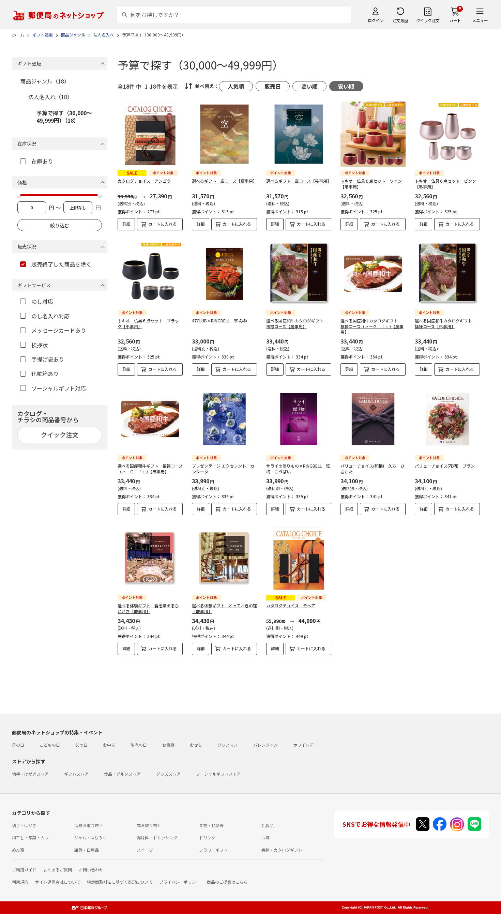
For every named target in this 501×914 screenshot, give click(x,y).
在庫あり (42, 161)
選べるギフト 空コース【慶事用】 (224, 181)
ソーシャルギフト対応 (58, 388)
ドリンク (207, 837)
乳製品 (267, 825)
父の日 (81, 745)
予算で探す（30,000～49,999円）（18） (64, 116)
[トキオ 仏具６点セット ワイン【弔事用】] (373, 134)
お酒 (265, 837)
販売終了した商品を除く (61, 264)
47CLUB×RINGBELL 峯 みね (219, 320)
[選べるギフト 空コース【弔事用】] (298, 134)
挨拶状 (39, 345)
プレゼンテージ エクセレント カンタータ (223, 468)
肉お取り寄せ (149, 825)
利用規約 (20, 882)
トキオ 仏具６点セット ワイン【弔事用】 (371, 183)
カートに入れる (162, 224)
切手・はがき (24, 825)
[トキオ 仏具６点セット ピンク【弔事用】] (447, 134)
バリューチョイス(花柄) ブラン (445, 466)
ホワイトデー (305, 745)
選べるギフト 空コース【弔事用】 (298, 181)
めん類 (18, 850)
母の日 (18, 745)
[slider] (18, 195)
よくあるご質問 (57, 869)
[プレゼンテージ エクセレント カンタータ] (224, 419)
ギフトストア (76, 774)
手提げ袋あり (47, 359)
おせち (196, 745)
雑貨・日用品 (86, 850)
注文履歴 (400, 20)
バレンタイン (265, 745)
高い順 (309, 86)
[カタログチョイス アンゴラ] (150, 134)
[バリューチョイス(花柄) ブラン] (447, 419)
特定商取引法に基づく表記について (119, 882)
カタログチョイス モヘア (290, 605)
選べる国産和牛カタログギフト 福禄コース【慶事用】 (297, 323)
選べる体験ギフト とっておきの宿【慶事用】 (224, 608)
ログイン (375, 20)
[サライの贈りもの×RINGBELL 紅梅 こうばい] (298, 419)
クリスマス (227, 745)
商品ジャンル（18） (45, 81)
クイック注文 (428, 20)
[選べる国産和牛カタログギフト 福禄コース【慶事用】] (298, 273)
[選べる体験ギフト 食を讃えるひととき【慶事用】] (150, 558)
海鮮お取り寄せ (88, 825)
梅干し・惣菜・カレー (32, 837)
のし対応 (42, 301)
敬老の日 (139, 745)
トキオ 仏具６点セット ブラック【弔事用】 (148, 323)
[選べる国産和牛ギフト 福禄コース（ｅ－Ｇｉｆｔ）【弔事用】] (150, 419)
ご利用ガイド (24, 869)
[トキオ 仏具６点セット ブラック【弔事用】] (150, 273)
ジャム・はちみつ (90, 837)
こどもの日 (50, 745)
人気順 (236, 86)
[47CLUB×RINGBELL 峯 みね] (224, 273)
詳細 (126, 224)
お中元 (109, 745)
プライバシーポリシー (179, 882)
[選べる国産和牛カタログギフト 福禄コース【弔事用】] (447, 273)
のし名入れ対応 (50, 316)
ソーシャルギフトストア (218, 774)
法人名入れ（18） (50, 97)
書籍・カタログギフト (281, 850)
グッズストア (168, 774)
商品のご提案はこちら (227, 882)
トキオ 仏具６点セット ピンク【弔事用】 (445, 183)
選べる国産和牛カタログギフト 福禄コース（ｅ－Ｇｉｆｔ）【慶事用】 (372, 326)
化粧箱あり (45, 373)
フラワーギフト (213, 850)
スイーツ (145, 850)
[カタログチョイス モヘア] (298, 558)
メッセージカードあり (58, 330)
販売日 (272, 86)
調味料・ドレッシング (157, 837)
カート (455, 20)
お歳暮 (168, 745)
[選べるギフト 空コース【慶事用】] (224, 134)
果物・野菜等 (211, 825)
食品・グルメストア (122, 774)
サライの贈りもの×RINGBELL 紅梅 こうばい (298, 468)
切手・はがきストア (30, 774)
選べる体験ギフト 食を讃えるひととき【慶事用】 (148, 608)
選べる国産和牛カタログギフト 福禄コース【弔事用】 (445, 323)
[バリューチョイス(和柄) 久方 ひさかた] (373, 419)
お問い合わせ (91, 869)
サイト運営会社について (57, 882)
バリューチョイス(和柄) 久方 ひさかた (372, 468)
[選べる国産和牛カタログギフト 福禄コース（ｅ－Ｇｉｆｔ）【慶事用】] (373, 273)
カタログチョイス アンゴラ (144, 181)
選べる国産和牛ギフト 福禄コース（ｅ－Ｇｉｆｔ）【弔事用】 (150, 468)
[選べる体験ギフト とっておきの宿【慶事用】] (224, 558)
